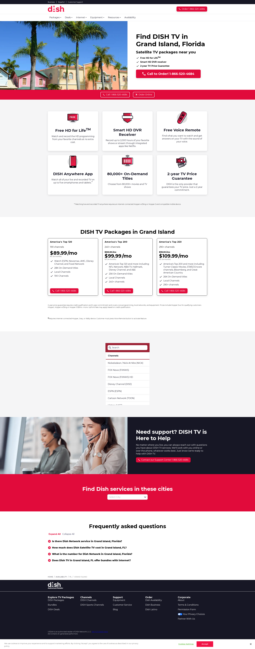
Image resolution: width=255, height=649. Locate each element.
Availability (61, 577)
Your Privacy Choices (194, 614)
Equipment (119, 600)
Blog (115, 609)
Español (61, 2)
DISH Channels (88, 600)
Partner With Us (186, 619)
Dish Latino (151, 609)
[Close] (251, 644)
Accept (205, 644)
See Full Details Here (100, 632)
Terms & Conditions (188, 605)
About (181, 600)
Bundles (52, 605)
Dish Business (152, 605)
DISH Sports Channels (92, 605)
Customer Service (122, 605)
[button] (145, 497)
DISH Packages (56, 600)
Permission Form (187, 609)
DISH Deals (54, 609)
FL (71, 577)
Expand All (55, 534)
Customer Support (75, 2)
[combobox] (124, 497)
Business (51, 2)
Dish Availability (153, 600)
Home (50, 577)
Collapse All (68, 534)
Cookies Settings (186, 644)
